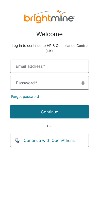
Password (26, 82)
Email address (30, 66)
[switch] (83, 82)
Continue (49, 111)
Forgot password (25, 96)
